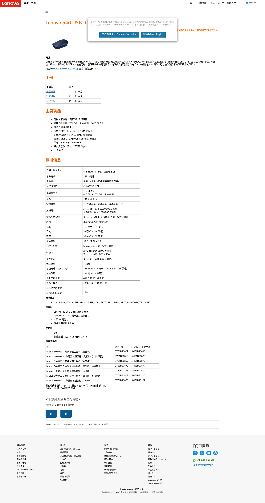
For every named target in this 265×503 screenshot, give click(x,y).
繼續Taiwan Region (153, 34)
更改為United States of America (119, 34)
